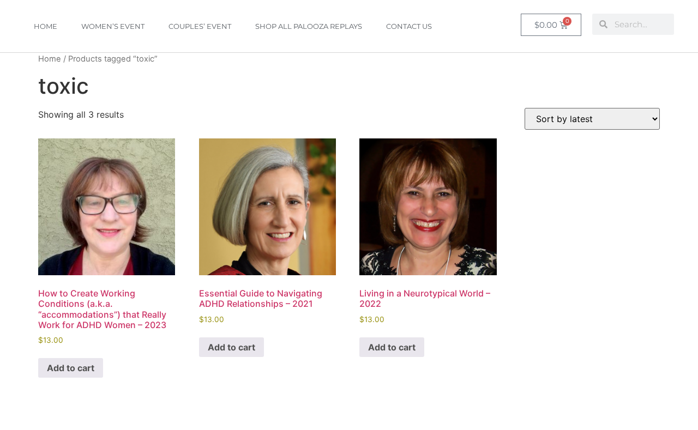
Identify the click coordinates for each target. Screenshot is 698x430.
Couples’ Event (200, 26)
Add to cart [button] (70, 367)
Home (45, 26)
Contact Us (409, 26)
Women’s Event (113, 26)
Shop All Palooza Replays (308, 26)
